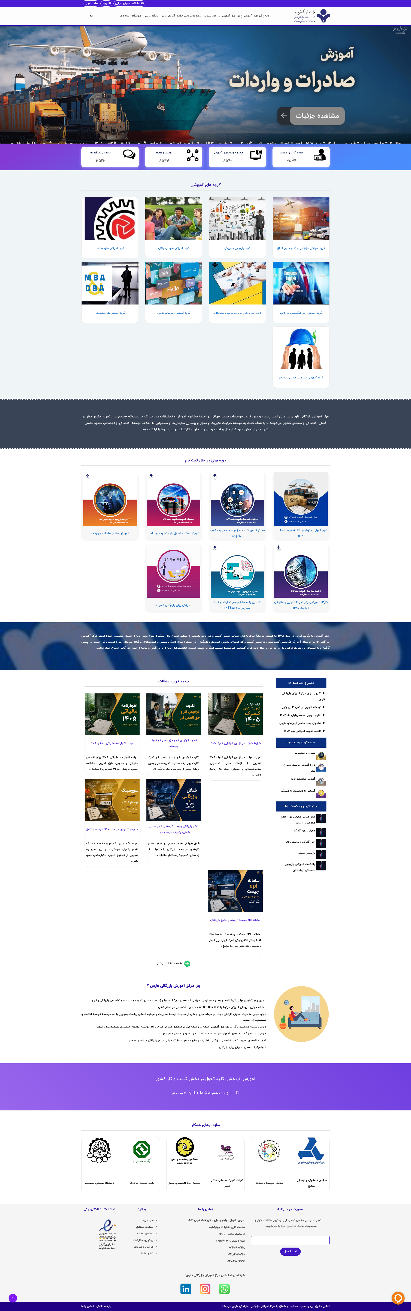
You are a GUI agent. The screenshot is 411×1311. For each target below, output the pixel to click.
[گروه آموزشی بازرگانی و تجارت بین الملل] (301, 218)
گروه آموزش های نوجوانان (173, 248)
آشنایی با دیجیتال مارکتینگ (298, 791)
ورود (104, 3)
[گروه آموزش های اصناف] (110, 218)
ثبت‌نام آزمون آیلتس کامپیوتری (301, 707)
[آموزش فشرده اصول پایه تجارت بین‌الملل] (174, 499)
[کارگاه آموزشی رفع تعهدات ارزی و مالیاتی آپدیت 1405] (301, 571)
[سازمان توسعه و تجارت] (269, 1150)
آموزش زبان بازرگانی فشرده (173, 605)
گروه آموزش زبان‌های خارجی (173, 313)
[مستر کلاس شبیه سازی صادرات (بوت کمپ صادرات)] (237, 499)
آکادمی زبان (168, 16)
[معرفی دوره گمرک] (321, 832)
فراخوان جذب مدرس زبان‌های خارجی (300, 723)
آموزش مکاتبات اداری (302, 779)
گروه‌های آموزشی (252, 16)
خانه (267, 16)
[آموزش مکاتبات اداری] (321, 781)
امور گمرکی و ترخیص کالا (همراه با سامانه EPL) (301, 533)
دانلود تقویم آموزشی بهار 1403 (302, 731)
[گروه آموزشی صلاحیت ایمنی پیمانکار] (301, 348)
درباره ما (125, 16)
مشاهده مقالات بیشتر (170, 963)
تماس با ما (87, 1306)
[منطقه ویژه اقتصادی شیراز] (184, 1150)
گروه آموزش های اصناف (110, 248)
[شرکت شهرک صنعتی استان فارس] (226, 1150)
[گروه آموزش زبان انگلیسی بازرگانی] (301, 283)
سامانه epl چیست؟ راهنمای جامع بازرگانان (235, 920)
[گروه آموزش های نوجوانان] (173, 218)
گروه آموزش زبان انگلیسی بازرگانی (301, 313)
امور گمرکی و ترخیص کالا (300, 842)
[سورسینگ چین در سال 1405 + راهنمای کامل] (112, 800)
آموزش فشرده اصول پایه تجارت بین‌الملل (173, 533)
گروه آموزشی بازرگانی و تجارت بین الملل (301, 248)
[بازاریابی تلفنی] (321, 854)
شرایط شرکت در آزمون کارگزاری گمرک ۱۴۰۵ (235, 743)
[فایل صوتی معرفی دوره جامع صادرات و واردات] (321, 818)
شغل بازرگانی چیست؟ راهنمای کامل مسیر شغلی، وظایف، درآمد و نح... (173, 829)
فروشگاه (136, 16)
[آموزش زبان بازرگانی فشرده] (174, 571)
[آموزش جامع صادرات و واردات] (110, 499)
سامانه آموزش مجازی (127, 3)
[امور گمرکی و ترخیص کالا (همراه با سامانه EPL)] (301, 499)
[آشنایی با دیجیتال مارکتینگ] (321, 793)
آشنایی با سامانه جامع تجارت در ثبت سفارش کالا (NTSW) (237, 605)
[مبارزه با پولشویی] (321, 755)
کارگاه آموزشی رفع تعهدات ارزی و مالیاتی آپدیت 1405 (301, 605)
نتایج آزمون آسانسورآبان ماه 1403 (300, 715)
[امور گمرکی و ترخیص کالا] (321, 843)
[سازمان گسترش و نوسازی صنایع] (311, 1150)
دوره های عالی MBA (189, 16)
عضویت (88, 3)
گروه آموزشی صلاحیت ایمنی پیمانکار (301, 378)
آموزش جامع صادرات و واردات (110, 533)
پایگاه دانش (151, 16)
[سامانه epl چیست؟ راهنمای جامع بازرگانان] (235, 891)
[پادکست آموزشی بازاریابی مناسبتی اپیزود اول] (321, 865)
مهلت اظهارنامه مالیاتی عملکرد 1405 (112, 743)
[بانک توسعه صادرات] (141, 1150)
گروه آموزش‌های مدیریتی (110, 313)
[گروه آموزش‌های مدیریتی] (110, 283)
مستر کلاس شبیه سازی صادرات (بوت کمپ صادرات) (237, 533)
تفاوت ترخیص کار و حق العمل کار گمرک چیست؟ (173, 743)
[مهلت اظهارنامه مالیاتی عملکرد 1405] (112, 714)
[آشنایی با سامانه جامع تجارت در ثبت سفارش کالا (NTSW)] (237, 571)
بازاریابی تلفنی (306, 853)
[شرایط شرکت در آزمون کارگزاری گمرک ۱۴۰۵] (235, 714)
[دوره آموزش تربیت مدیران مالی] (321, 767)
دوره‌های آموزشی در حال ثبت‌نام (221, 16)
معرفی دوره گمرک (304, 831)
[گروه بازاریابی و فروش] (237, 218)
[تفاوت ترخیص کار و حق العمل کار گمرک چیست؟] (173, 714)
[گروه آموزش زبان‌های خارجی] (173, 283)
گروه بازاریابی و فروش (237, 248)
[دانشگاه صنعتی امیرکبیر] (99, 1150)
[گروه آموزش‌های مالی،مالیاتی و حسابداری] (237, 283)
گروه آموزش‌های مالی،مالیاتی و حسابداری (237, 313)
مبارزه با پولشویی (304, 753)
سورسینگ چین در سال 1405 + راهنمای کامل (112, 829)
